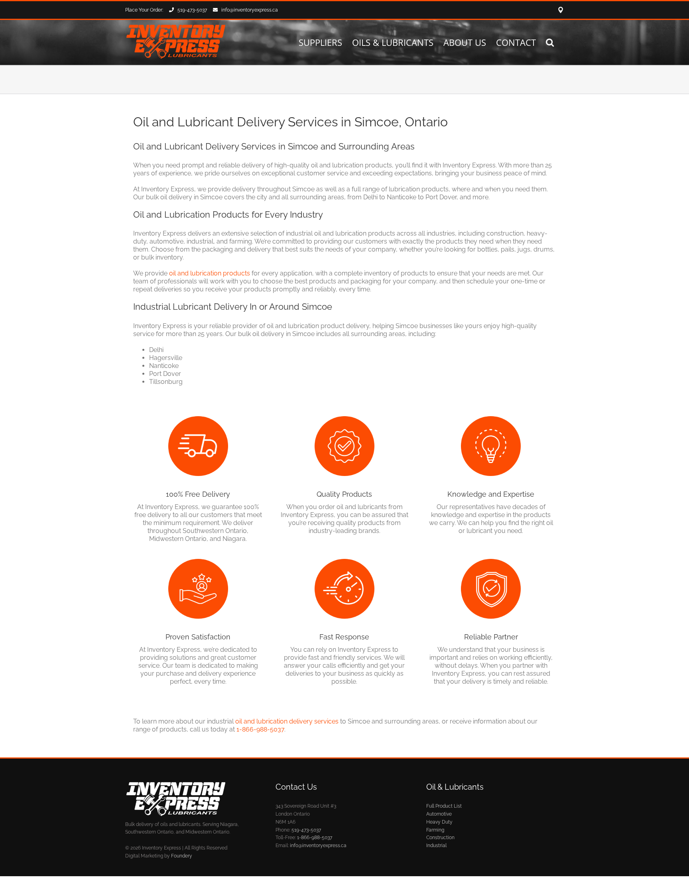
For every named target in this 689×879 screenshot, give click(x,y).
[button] (550, 42)
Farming (435, 830)
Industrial (436, 845)
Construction (440, 837)
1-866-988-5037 (260, 729)
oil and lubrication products (209, 273)
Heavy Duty (439, 822)
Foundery (181, 856)
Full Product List (444, 806)
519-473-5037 (192, 10)
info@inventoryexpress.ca (249, 10)
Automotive (439, 814)
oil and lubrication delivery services (287, 721)
